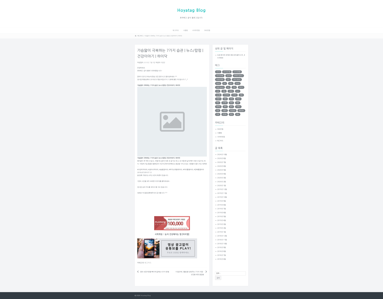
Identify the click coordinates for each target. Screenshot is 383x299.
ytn (228, 87)
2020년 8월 (221, 158)
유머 (225, 106)
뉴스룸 (218, 95)
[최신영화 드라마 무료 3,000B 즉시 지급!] (172, 223)
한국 (231, 114)
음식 (231, 106)
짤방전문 (241, 110)
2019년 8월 (221, 205)
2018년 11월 (222, 239)
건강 (218, 91)
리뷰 (241, 95)
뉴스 (237, 91)
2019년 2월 (221, 228)
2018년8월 (237, 71)
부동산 (238, 99)
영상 (231, 102)
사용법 (185, 30)
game (228, 75)
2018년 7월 (221, 255)
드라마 (234, 95)
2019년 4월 (221, 220)
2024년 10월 (222, 154)
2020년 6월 (221, 166)
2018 (218, 71)
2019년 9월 (221, 201)
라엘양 (162, 62)
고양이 (231, 91)
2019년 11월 (222, 193)
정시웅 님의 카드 (143, 187)
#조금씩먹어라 (142, 169)
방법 (225, 99)
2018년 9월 (221, 247)
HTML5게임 (220, 79)
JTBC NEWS (236, 79)
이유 (218, 110)
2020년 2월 (221, 181)
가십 (234, 87)
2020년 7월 (221, 162)
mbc (231, 83)
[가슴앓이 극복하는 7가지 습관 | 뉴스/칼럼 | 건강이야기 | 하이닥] (172, 121)
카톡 (218, 114)
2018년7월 (227, 71)
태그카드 (176, 30)
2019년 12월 (222, 189)
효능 (237, 114)
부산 (218, 102)
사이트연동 (196, 30)
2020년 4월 (221, 174)
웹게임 (218, 106)
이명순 (238, 106)
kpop (218, 83)
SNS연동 (207, 30)
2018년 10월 (222, 243)
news (237, 83)
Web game (220, 87)
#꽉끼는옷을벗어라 (175, 169)
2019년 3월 (221, 224)
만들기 (218, 99)
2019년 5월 (221, 216)
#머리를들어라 (188, 169)
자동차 (224, 110)
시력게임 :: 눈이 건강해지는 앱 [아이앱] (172, 234)
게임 (224, 91)
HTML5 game (238, 75)
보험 (231, 99)
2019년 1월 (221, 232)
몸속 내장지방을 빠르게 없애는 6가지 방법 (154, 272)
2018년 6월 (221, 259)
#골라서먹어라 (153, 169)
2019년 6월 (221, 212)
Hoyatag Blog (191, 10)
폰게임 (224, 114)
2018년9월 (220, 75)
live (225, 83)
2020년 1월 (221, 185)
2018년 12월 (222, 236)
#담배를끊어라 (199, 169)
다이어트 (226, 95)
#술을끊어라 (163, 169)
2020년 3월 (221, 178)
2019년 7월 (221, 208)
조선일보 (232, 110)
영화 (237, 102)
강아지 (241, 87)
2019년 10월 (222, 197)
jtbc (228, 79)
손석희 (224, 102)
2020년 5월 (221, 170)
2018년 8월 (221, 251)
